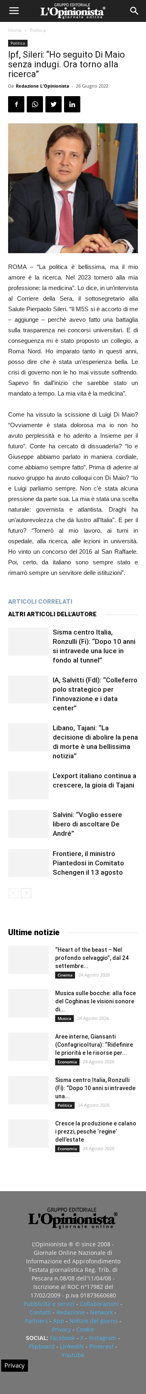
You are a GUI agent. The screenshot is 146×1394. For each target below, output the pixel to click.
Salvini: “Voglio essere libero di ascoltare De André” (87, 824)
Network (101, 1312)
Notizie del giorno (93, 1321)
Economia (67, 1062)
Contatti (40, 1312)
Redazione (70, 1312)
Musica (64, 1018)
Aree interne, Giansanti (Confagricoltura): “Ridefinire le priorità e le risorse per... (94, 1044)
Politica (38, 30)
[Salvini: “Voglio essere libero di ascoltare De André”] (28, 824)
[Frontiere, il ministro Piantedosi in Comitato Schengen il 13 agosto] (28, 863)
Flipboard (42, 1346)
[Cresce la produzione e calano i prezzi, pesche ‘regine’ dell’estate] (28, 1133)
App (58, 1321)
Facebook (62, 1338)
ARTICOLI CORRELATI (40, 601)
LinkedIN (72, 1346)
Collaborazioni (99, 1304)
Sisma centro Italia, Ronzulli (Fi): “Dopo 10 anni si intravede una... (95, 1088)
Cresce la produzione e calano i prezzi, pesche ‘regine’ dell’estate (95, 1131)
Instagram (102, 1338)
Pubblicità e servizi (49, 1304)
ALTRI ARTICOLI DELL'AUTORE (52, 614)
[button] (134, 11)
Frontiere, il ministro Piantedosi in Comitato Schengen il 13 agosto (88, 863)
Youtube (73, 1355)
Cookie (85, 1329)
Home (15, 30)
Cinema (65, 975)
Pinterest (101, 1346)
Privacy (61, 1329)
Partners (36, 1321)
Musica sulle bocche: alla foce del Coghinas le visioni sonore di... (95, 1001)
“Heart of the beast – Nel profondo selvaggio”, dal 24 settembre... (92, 958)
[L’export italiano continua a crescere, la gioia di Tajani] (28, 785)
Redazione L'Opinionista (42, 86)
